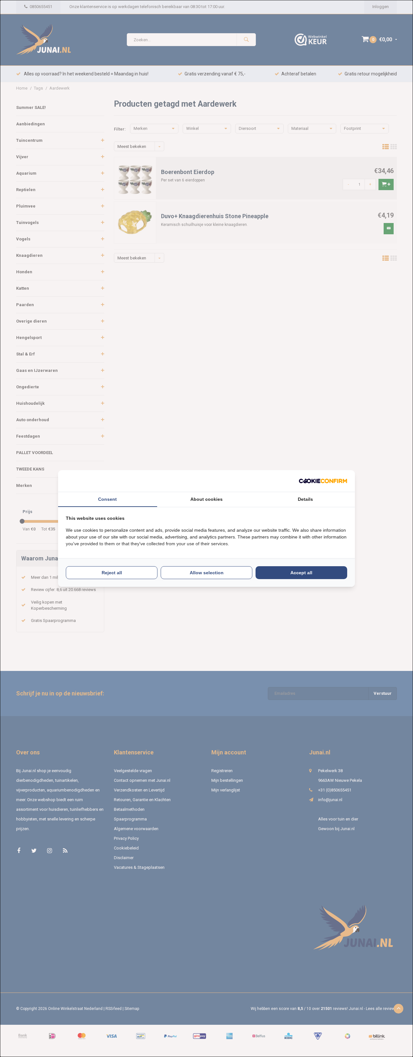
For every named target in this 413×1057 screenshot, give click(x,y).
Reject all (112, 572)
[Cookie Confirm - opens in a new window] (323, 481)
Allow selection (207, 572)
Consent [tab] (107, 499)
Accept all (301, 572)
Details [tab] (305, 499)
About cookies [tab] (206, 499)
